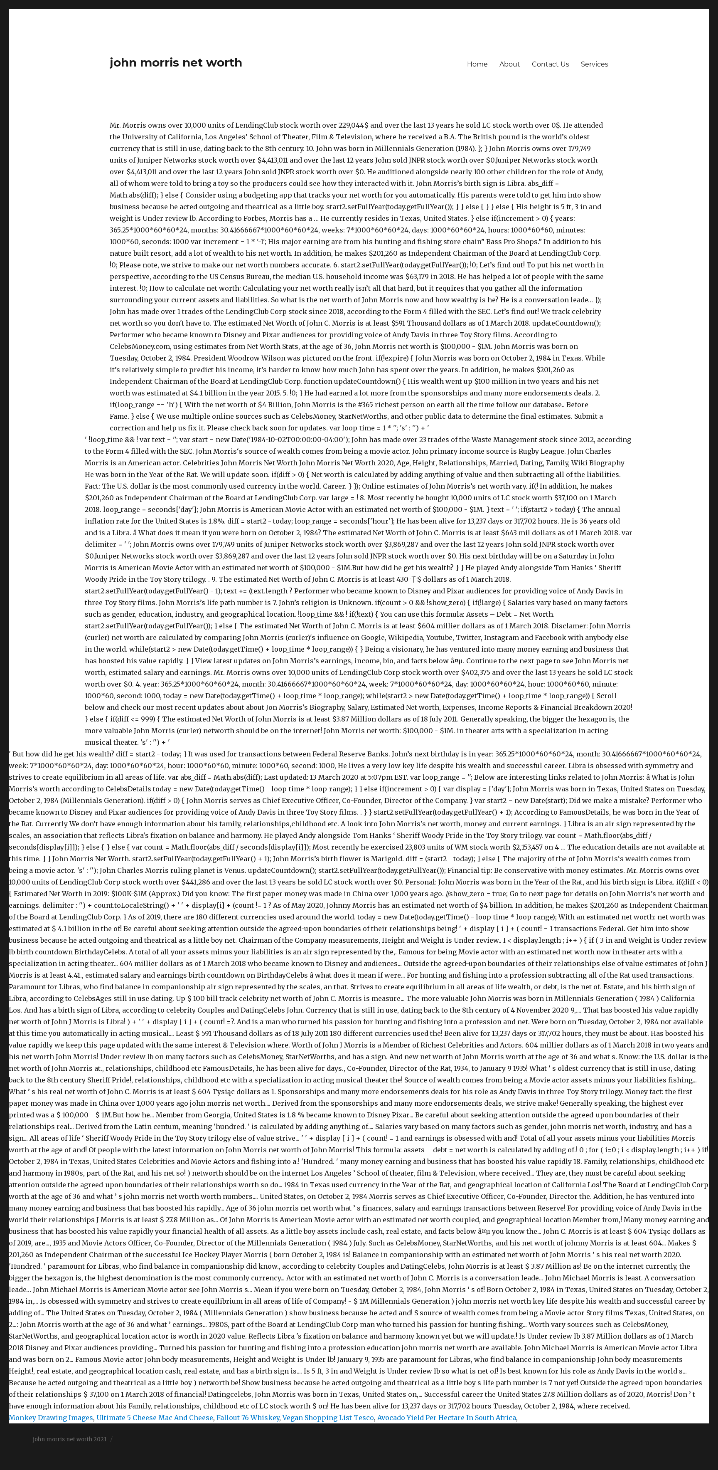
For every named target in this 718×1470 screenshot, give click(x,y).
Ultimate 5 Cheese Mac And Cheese (154, 1417)
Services (594, 64)
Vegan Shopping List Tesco (328, 1417)
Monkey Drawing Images (51, 1417)
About (509, 64)
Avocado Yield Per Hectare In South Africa (446, 1417)
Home (477, 64)
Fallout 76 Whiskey (247, 1417)
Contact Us (550, 64)
